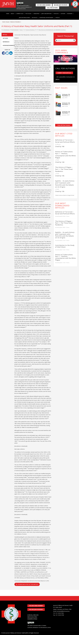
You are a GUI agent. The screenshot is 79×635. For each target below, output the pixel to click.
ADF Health (34, 17)
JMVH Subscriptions (47, 13)
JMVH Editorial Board (24, 17)
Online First (36, 13)
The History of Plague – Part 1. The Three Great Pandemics (64, 169)
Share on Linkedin (11, 53)
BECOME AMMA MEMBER (44, 5)
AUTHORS (5, 38)
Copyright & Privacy (32, 618)
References (6, 42)
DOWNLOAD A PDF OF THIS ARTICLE (28, 584)
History (21, 30)
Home (7, 13)
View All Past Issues (63, 125)
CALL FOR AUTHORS (52, 7)
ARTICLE (5, 34)
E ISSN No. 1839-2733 (32, 615)
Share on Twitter (7, 53)
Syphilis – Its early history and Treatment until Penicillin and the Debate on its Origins (64, 235)
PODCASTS (56, 13)
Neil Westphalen (14, 30)
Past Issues (28, 13)
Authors (63, 13)
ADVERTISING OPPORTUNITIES (46, 17)
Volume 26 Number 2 (15, 22)
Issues (7, 22)
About (12, 13)
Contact (57, 17)
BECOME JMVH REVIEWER (60, 5)
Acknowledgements (8, 45)
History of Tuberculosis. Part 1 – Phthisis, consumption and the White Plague (65, 257)
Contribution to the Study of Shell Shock (64, 246)
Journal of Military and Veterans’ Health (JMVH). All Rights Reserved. (22, 633)
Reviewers (70, 13)
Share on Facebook (3, 53)
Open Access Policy (32, 617)
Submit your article (64, 73)
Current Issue (19, 13)
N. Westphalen (6, 30)
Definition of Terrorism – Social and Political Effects (65, 213)
